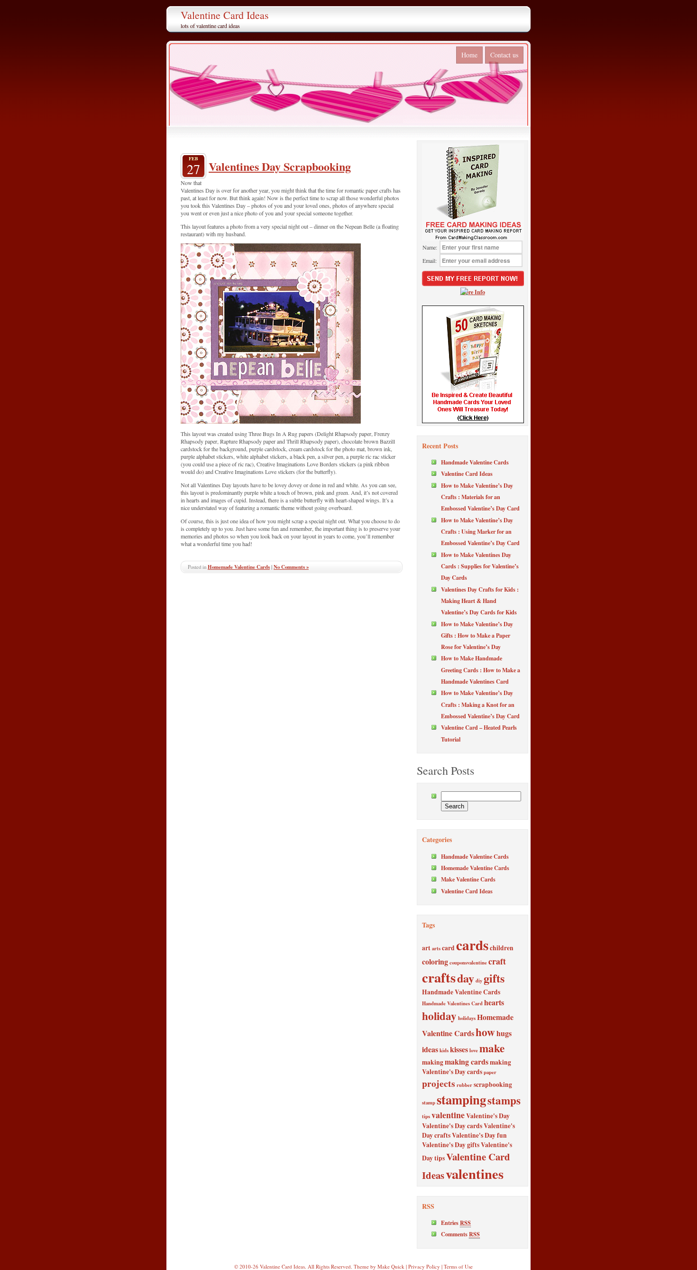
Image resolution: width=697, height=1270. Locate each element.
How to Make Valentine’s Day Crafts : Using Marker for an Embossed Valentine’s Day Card (480, 531)
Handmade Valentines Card (452, 1003)
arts (436, 948)
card (448, 948)
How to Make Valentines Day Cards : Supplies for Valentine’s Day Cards (480, 566)
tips (426, 1116)
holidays (467, 1018)
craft (497, 961)
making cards (466, 1061)
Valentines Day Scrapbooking (280, 166)
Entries (456, 1222)
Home (469, 54)
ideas (430, 1049)
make (491, 1048)
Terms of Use (458, 1266)
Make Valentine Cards (468, 879)
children (502, 948)
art (426, 948)
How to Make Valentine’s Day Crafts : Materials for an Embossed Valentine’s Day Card (480, 497)
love (473, 1050)
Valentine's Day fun (479, 1135)
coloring (435, 961)
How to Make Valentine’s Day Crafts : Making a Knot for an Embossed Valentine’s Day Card (480, 704)
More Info (472, 291)
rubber (464, 1085)
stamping (461, 1099)
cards (472, 945)
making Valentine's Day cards (466, 1066)
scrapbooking (493, 1084)
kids (444, 1050)
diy (479, 980)
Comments (460, 1234)
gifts (494, 978)
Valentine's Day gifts (450, 1144)
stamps (504, 1100)
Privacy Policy (424, 1266)
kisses (459, 1049)
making (432, 1062)
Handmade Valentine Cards (475, 462)
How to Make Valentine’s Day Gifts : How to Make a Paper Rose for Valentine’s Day (477, 635)
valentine (448, 1115)
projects (438, 1083)
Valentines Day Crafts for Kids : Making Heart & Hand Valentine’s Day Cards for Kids (480, 601)
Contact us (504, 54)
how (485, 1032)
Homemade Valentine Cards (239, 567)
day (465, 978)
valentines (475, 1174)
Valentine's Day (488, 1116)
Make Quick (390, 1266)
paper (490, 1072)
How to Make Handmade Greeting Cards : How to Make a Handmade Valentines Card (480, 670)
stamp (428, 1102)
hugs (504, 1033)
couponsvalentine (468, 962)
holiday (439, 1016)
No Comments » (291, 567)
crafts (439, 977)
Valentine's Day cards (452, 1126)
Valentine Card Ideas (225, 15)
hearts (494, 1002)
